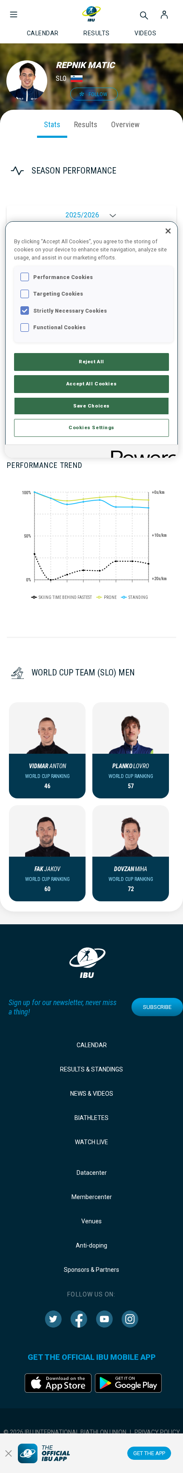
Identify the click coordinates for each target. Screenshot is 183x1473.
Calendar (92, 1045)
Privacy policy (157, 1432)
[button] (14, 10)
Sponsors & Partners (91, 1269)
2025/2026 (82, 215)
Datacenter (92, 1172)
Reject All (91, 362)
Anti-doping (91, 1245)
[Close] (168, 231)
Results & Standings (91, 1069)
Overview (125, 124)
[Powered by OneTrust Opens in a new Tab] (141, 452)
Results (85, 124)
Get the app (149, 1453)
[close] (8, 1453)
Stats (52, 124)
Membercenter (91, 1197)
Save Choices (91, 406)
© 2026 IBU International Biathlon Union (64, 1432)
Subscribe (157, 1007)
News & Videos (91, 1093)
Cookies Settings (91, 427)
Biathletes (91, 1117)
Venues (91, 1221)
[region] (92, 339)
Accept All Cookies (91, 384)
